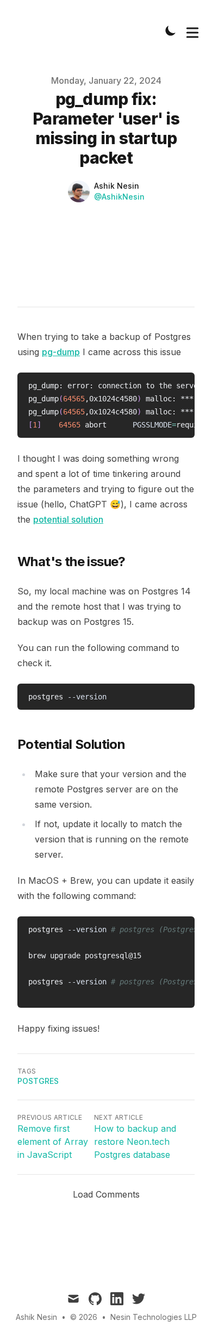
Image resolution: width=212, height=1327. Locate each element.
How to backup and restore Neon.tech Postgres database (135, 1141)
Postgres (38, 1081)
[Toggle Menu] (192, 30)
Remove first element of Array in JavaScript (52, 1141)
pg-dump (61, 351)
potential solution (68, 519)
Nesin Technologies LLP (153, 1317)
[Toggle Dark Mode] (170, 30)
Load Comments (106, 1194)
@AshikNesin (119, 196)
